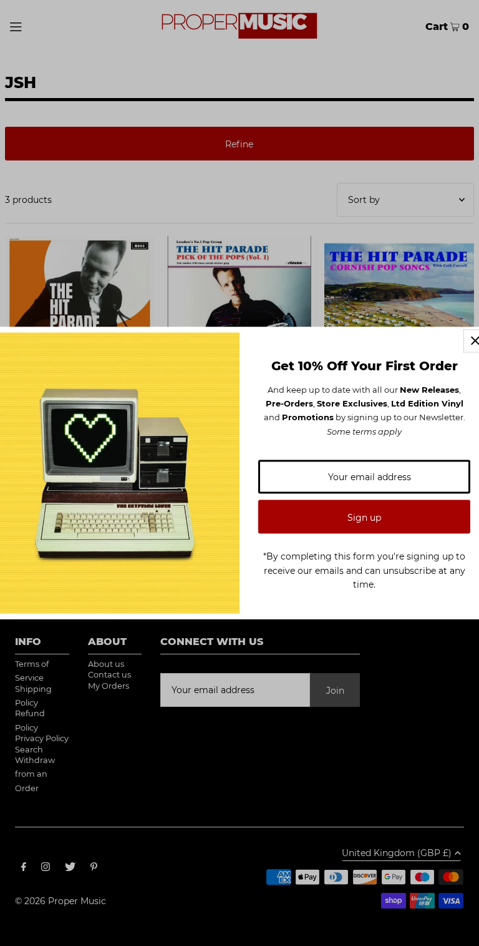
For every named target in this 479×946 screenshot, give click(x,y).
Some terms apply (364, 431)
